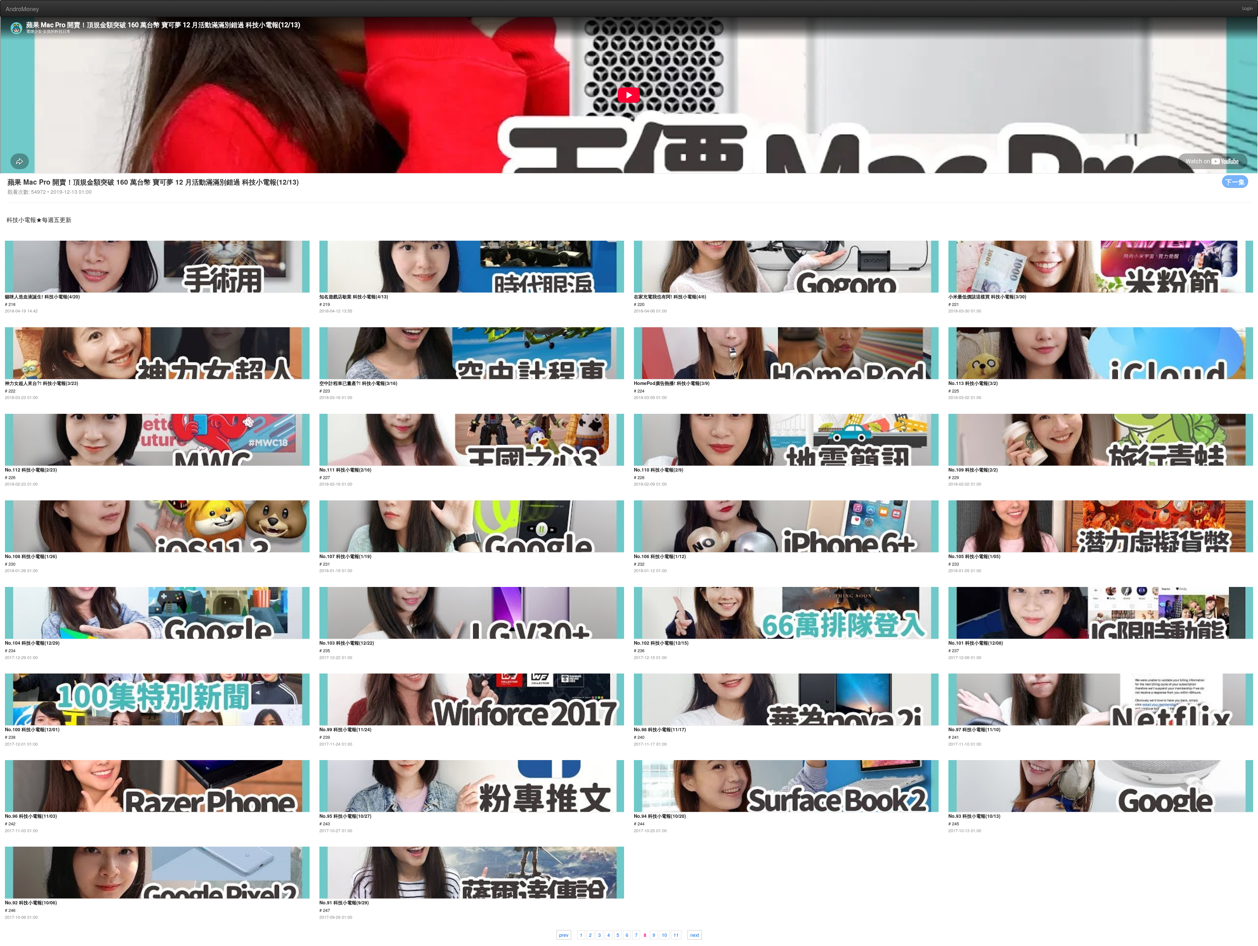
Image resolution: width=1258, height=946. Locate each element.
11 (676, 935)
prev (563, 935)
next (694, 935)
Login (1247, 8)
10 (664, 935)
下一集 (1235, 181)
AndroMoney (22, 8)
